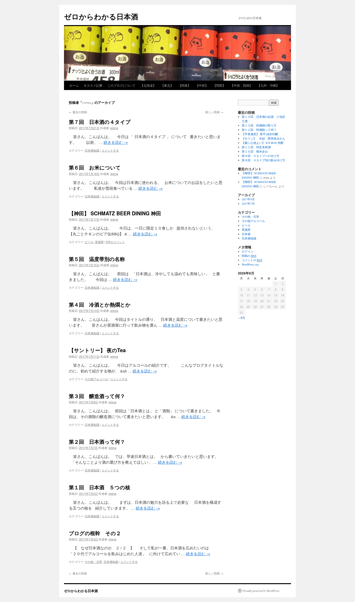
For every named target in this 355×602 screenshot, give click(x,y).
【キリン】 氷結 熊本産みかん (263, 138)
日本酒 (246, 234)
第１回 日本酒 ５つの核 (99, 487)
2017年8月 (248, 199)
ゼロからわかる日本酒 (101, 16)
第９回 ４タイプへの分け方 (260, 156)
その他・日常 (93, 562)
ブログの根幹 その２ (95, 533)
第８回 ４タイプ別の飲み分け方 (263, 160)
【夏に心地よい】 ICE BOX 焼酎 (263, 143)
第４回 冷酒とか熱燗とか (100, 304)
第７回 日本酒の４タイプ (100, 121)
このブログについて (121, 85)
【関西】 (219, 85)
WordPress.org (250, 264)
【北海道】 (148, 85)
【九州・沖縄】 (268, 85)
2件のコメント (115, 242)
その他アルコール (96, 379)
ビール (89, 242)
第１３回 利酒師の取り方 (259, 125)
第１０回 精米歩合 (255, 151)
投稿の (249, 256)
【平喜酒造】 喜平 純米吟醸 (260, 134)
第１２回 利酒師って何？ (259, 130)
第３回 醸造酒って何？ (97, 395)
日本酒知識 (92, 150)
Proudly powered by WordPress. (261, 591)
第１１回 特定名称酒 (256, 147)
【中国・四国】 (241, 85)
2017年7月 (248, 203)
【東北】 (167, 85)
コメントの (252, 260)
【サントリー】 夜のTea (97, 350)
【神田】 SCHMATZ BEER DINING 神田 (115, 213)
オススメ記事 (93, 85)
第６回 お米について (95, 167)
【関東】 (184, 85)
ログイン (247, 251)
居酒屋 (99, 242)
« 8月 (241, 317)
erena (86, 102)
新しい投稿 (214, 112)
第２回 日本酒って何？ (97, 441)
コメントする (110, 150)
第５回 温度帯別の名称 (97, 258)
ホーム (74, 85)
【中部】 (202, 85)
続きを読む (116, 142)
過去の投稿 (78, 112)
